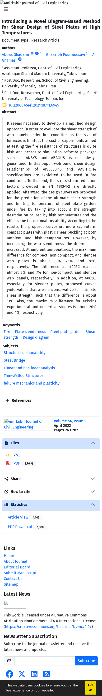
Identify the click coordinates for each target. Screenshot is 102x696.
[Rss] (46, 675)
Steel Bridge (14, 360)
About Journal (15, 561)
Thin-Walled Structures (23, 375)
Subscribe (86, 661)
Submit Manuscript (20, 573)
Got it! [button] (90, 688)
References (21, 400)
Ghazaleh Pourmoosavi (65, 54)
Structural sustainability (25, 352)
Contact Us (13, 578)
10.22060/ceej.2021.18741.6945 (34, 105)
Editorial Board (17, 567)
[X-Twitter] (22, 675)
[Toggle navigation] (49, 9)
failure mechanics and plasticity (32, 383)
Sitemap (11, 584)
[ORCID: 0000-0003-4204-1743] (20, 59)
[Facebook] (9, 675)
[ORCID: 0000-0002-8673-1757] (37, 53)
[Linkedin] (34, 675)
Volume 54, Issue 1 (70, 421)
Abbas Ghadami (15, 54)
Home (9, 555)
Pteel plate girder (65, 331)
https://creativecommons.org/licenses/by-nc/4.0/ (48, 626)
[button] (55, 691)
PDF (23, 463)
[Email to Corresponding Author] (32, 53)
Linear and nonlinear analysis (29, 368)
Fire (7, 331)
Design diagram (36, 337)
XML (16, 455)
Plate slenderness (30, 331)
